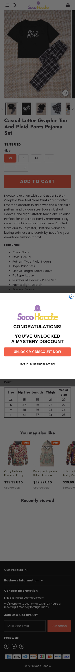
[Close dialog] (71, 297)
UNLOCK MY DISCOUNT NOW (37, 352)
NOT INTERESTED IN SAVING (37, 363)
